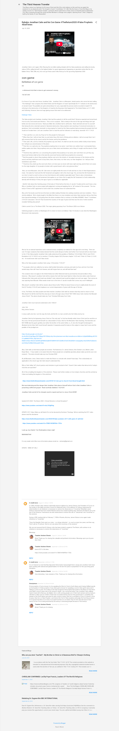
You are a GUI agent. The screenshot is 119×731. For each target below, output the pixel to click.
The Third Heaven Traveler (36, 4)
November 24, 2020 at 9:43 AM (46, 583)
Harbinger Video (27, 115)
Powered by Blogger (59, 723)
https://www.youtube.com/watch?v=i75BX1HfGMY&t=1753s (42, 423)
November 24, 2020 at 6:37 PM (60, 604)
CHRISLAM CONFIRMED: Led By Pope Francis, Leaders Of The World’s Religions (52, 677)
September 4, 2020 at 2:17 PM (46, 562)
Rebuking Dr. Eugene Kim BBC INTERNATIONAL (40, 698)
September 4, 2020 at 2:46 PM (59, 571)
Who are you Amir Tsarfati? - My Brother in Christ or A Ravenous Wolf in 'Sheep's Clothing (56, 655)
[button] (96, 22)
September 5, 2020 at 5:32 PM (59, 546)
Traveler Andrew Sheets (43, 535)
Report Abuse (59, 727)
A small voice (33, 503)
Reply (31, 558)
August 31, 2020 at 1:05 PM (46, 503)
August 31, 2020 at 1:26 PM (59, 535)
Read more (93, 671)
